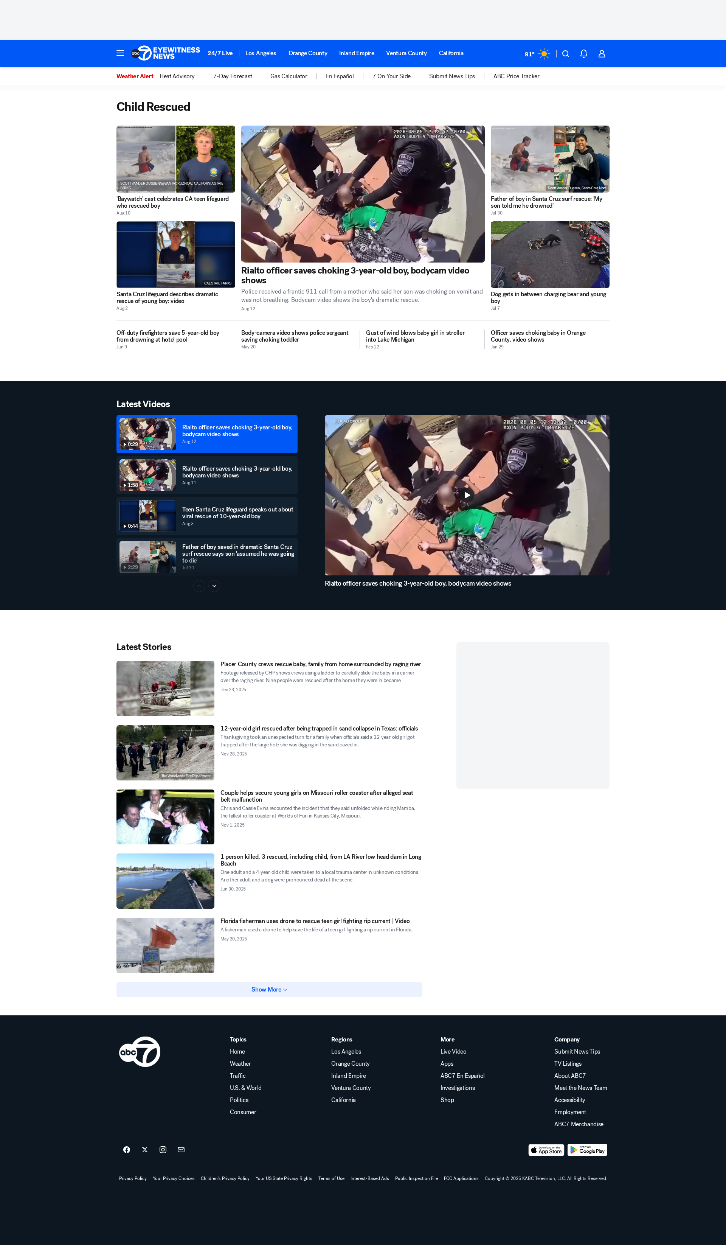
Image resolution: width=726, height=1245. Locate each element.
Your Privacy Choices (174, 1178)
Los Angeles (260, 53)
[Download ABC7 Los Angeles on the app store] (546, 1150)
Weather (240, 1064)
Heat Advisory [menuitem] (177, 76)
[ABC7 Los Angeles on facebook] (126, 1150)
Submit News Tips (577, 1052)
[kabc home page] (139, 1052)
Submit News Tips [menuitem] (452, 76)
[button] (120, 53)
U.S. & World (246, 1088)
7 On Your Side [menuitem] (391, 76)
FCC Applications (461, 1178)
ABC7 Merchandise (578, 1124)
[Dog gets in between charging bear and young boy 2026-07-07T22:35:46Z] (550, 254)
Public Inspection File (416, 1178)
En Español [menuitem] (340, 76)
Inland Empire (356, 53)
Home (237, 1052)
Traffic (238, 1076)
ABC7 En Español (463, 1076)
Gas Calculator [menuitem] (288, 76)
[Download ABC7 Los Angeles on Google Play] (587, 1150)
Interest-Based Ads (370, 1178)
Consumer (243, 1112)
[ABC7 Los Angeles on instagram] (163, 1150)
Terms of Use (331, 1178)
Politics (239, 1100)
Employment (570, 1112)
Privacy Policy (133, 1178)
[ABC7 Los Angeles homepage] (165, 53)
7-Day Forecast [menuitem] (232, 76)
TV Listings (567, 1064)
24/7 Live (220, 53)
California (451, 53)
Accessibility (569, 1100)
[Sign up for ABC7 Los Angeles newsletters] (181, 1150)
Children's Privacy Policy (225, 1178)
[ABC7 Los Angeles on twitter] (144, 1150)
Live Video (454, 1052)
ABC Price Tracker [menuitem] (516, 76)
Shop (447, 1100)
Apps (447, 1064)
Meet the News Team (580, 1088)
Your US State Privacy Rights (284, 1178)
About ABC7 (570, 1076)
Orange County (308, 53)
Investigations (458, 1088)
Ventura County (406, 53)
